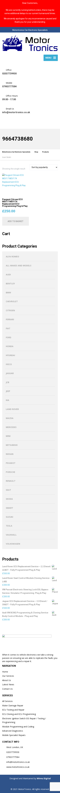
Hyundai (10, 355)
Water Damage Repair (12, 705)
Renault (10, 480)
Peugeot (10, 463)
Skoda (9, 498)
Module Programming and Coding (18, 726)
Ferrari (10, 319)
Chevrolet (12, 301)
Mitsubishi (11, 445)
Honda (9, 346)
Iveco (9, 364)
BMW (8, 292)
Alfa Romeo (12, 256)
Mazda (9, 418)
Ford (8, 337)
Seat (8, 489)
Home (5, 671)
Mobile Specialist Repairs (13, 735)
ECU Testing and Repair (13, 709)
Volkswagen (13, 543)
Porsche (10, 472)
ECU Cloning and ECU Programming (19, 714)
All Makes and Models (18, 265)
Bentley (10, 283)
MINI (8, 436)
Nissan (9, 454)
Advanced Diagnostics (12, 730)
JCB (7, 382)
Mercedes (11, 427)
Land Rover (12, 409)
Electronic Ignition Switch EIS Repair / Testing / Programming (24, 720)
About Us (6, 680)
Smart (9, 507)
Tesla (9, 525)
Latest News (8, 684)
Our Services (8, 676)
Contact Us (7, 688)
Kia (7, 400)
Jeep (8, 391)
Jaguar (10, 373)
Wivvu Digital (43, 778)
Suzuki (9, 517)
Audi (8, 274)
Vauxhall (11, 534)
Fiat (8, 328)
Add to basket (15, 221)
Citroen (10, 310)
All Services (7, 701)
